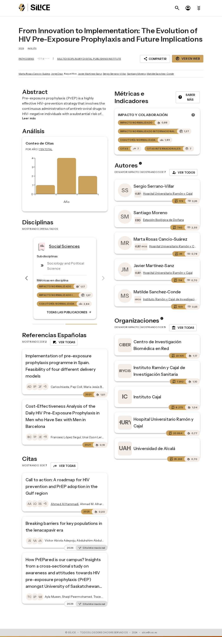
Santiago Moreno (136, 73)
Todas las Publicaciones (69, 312)
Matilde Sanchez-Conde (160, 73)
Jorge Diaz (57, 73)
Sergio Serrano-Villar (114, 73)
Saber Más (186, 97)
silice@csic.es (149, 632)
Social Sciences (64, 246)
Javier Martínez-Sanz (90, 73)
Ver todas (182, 327)
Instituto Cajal (147, 396)
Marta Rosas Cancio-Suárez (34, 73)
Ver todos (183, 172)
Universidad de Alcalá (154, 448)
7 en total (46, 149)
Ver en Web (187, 58)
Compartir (155, 58)
